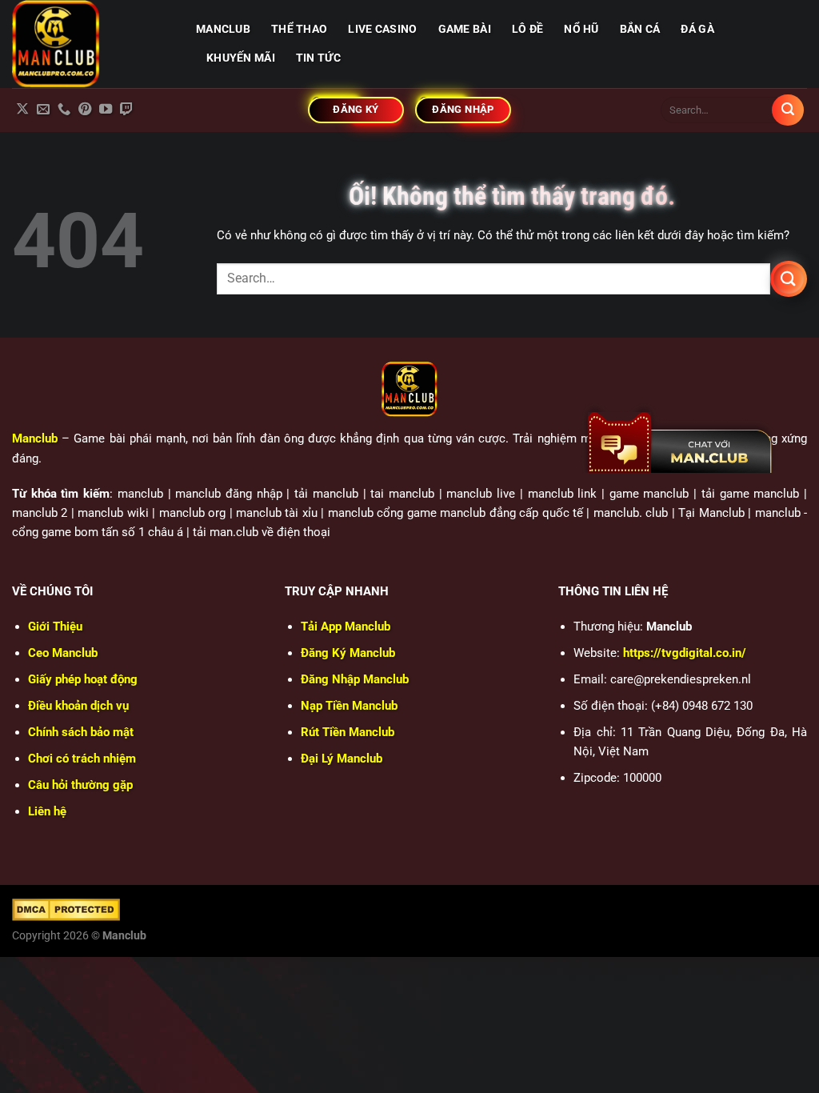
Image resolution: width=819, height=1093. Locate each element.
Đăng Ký (348, 653)
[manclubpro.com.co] (92, 44)
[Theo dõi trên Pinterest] (84, 109)
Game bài (464, 29)
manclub (223, 29)
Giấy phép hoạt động (83, 679)
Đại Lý (341, 758)
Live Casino (382, 29)
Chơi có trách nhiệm (82, 758)
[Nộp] (788, 110)
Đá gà (697, 29)
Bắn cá (640, 29)
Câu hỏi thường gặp (80, 785)
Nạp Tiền (349, 706)
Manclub (35, 438)
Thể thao (299, 29)
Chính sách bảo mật (81, 732)
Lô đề (527, 29)
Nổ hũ (581, 29)
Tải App (345, 626)
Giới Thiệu (55, 626)
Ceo (63, 653)
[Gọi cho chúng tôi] (64, 109)
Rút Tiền (347, 732)
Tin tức (318, 58)
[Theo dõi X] (22, 109)
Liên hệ (47, 811)
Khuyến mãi (240, 58)
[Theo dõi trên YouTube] (105, 109)
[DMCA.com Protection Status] (66, 909)
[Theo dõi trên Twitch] (126, 109)
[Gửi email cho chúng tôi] (43, 109)
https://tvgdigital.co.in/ (684, 653)
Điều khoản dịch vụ (78, 706)
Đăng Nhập (355, 679)
